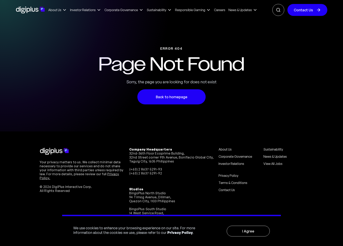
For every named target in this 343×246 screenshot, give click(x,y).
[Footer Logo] (54, 151)
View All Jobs (272, 164)
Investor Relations (231, 164)
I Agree (248, 231)
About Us (225, 149)
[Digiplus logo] (30, 10)
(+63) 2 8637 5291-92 (145, 173)
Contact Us (303, 10)
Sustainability (273, 149)
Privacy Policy (180, 232)
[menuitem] (57, 10)
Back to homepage (171, 97)
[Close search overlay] (278, 10)
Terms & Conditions (233, 183)
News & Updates (275, 156)
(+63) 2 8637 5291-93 (145, 169)
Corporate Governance (235, 156)
